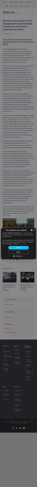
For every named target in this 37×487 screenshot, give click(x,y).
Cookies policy (23, 243)
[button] (18, 256)
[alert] (18, 243)
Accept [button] (18, 247)
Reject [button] (18, 252)
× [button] (34, 230)
